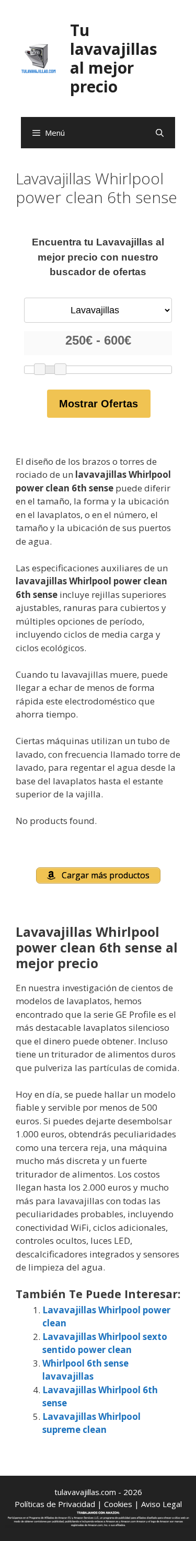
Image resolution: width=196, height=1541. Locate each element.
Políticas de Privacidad (55, 1504)
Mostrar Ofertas (98, 403)
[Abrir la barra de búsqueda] (159, 132)
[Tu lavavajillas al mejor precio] (38, 58)
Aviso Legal (161, 1504)
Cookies (118, 1504)
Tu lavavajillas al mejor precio (113, 58)
